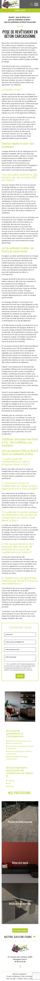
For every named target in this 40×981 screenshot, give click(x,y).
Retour (20, 26)
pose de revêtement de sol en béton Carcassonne (18, 742)
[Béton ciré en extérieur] (20, 903)
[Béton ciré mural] (20, 862)
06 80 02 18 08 (31, 4)
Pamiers (11, 786)
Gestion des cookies (25, 979)
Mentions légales (19, 974)
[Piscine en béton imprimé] (20, 821)
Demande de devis (20, 10)
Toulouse (11, 781)
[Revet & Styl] (10, 4)
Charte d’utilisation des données (19, 976)
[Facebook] (20, 966)
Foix (9, 783)
